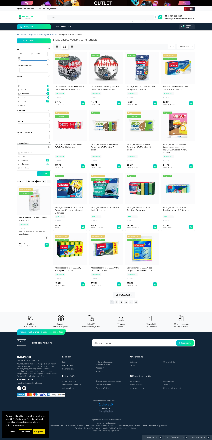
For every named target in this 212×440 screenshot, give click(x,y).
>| (136, 302)
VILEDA (23, 101)
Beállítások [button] (25, 432)
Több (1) (21, 105)
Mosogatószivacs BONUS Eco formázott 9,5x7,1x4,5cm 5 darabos (104, 147)
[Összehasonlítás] (34, 215)
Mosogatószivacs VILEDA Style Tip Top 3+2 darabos (69, 269)
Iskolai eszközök (136, 385)
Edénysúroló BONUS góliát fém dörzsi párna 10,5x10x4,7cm (105, 88)
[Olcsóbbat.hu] (106, 411)
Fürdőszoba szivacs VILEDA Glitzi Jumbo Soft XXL (175, 88)
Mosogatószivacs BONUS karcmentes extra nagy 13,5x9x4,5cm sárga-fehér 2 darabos (175, 148)
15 (171, 47)
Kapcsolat (100, 368)
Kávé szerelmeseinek (172, 388)
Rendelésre (24, 168)
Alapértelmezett (184, 47)
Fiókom (189, 9)
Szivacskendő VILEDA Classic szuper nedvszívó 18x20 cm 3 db (141, 269)
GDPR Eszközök (69, 381)
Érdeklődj (23, 156)
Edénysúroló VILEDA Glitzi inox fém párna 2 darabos (141, 88)
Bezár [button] (12, 432)
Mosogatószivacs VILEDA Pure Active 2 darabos (105, 208)
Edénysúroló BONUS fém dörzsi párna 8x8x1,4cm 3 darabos (69, 88)
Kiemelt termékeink (64, 27)
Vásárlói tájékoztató (104, 385)
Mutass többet (125, 295)
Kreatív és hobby (137, 388)
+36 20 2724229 (174, 16)
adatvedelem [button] (18, 425)
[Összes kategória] (156, 17)
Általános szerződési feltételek (108, 381)
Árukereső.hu (106, 408)
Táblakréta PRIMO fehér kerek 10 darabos (33, 219)
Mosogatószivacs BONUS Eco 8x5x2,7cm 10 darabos (68, 145)
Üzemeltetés (168, 381)
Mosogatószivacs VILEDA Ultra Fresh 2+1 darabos (105, 269)
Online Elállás (169, 362)
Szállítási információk (27, 9)
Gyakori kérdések (103, 388)
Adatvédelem (68, 388)
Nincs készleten (26, 153)
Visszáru (99, 371)
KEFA (22, 97)
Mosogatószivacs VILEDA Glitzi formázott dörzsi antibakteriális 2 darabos (69, 210)
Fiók (64, 362)
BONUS (23, 90)
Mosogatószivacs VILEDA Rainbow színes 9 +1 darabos (176, 208)
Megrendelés (67, 365)
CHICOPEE (24, 93)
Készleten (24, 160)
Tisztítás (166, 385)
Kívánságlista (68, 369)
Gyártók (133, 362)
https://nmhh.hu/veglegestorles (106, 431)
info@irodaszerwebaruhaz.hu (181, 18)
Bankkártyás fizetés (49, 9)
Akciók (133, 365)
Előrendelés (24, 164)
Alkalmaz (44, 173)
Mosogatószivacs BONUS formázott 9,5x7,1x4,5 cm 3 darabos (139, 147)
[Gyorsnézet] (28, 215)
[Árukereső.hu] (106, 403)
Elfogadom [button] (38, 432)
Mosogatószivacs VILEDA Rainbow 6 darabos (138, 208)
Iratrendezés (135, 381)
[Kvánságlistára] (39, 215)
